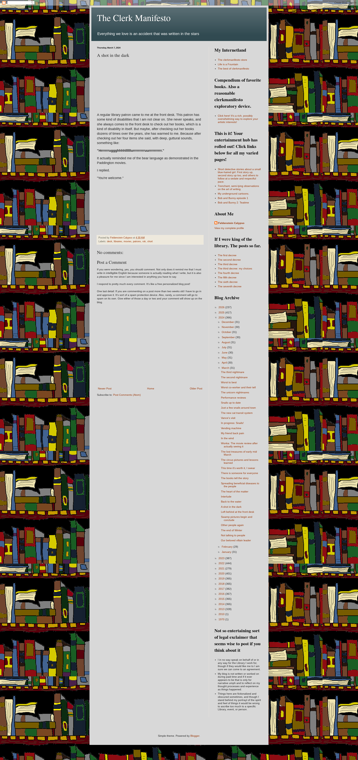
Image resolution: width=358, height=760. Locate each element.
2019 (222, 578)
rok (144, 241)
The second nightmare (234, 377)
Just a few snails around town (238, 407)
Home (150, 388)
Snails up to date (231, 402)
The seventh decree (229, 286)
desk (109, 241)
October (227, 332)
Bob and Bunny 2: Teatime (233, 202)
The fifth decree (227, 277)
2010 (222, 614)
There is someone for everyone (239, 473)
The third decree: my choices (235, 268)
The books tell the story (235, 478)
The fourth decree (228, 272)
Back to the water (231, 501)
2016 (222, 593)
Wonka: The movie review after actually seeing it (239, 445)
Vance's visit (228, 417)
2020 (222, 573)
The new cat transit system (237, 412)
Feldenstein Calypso (231, 223)
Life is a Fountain (228, 64)
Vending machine (231, 428)
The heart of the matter (234, 491)
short (150, 241)
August (226, 342)
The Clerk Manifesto (134, 17)
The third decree (227, 264)
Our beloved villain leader (236, 540)
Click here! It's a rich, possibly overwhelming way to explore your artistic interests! (238, 119)
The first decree (227, 255)
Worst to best (229, 382)
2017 (222, 588)
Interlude (226, 496)
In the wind (227, 438)
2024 (222, 317)
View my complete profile (229, 228)
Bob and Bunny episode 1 (233, 198)
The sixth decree (228, 281)
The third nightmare (232, 372)
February (227, 546)
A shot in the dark (231, 506)
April (225, 362)
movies (127, 241)
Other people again (232, 525)
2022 (222, 563)
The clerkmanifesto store (232, 59)
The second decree (229, 259)
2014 (222, 604)
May (224, 357)
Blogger (194, 735)
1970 (222, 619)
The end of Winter (231, 530)
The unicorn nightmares (235, 392)
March (226, 367)
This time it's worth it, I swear (238, 468)
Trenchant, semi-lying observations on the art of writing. (238, 187)
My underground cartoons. (233, 193)
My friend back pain (232, 433)
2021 (222, 568)
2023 (222, 558)
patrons (137, 241)
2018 (222, 583)
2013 (222, 609)
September (228, 337)
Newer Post (105, 388)
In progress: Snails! (232, 422)
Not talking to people (233, 535)
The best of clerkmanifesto (233, 68)
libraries (118, 241)
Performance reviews (233, 397)
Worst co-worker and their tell (238, 387)
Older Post (196, 388)
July (224, 347)
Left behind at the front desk (237, 511)
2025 (222, 312)
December (228, 321)
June (225, 352)
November (228, 327)
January (227, 551)
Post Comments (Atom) (127, 394)
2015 (222, 598)
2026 (222, 307)
